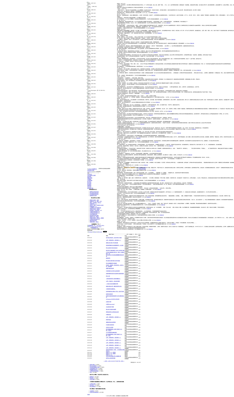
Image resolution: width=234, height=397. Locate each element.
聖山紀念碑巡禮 (93, 365)
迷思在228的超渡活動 (110, 358)
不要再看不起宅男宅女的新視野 (113, 270)
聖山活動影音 (93, 386)
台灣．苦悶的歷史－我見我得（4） (113, 340)
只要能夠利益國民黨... (111, 288)
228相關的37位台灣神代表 (95, 207)
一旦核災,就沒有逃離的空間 (112, 283)
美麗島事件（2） (93, 206)
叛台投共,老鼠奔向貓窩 (111, 309)
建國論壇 (92, 376)
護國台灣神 (89, 177)
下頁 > (119, 361)
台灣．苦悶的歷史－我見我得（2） (113, 345)
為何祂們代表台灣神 (94, 215)
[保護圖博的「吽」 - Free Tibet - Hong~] (95, 225)
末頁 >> (122, 361)
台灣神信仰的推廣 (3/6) (95, 211)
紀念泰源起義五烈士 (94, 194)
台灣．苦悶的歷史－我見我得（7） (113, 240)
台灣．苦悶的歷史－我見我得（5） (113, 337)
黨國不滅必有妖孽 (110, 268)
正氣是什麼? (108, 301)
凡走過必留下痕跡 (110, 306)
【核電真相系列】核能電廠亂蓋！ (113, 278)
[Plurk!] (94, 231)
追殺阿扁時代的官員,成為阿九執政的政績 (115, 273)
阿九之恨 (108, 276)
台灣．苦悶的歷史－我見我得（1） (113, 347)
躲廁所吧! (108, 258)
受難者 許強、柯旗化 (94, 216)
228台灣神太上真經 (91, 175)
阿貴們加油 (108, 319)
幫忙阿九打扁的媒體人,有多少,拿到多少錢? (115, 250)
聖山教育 (89, 184)
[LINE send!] (99, 231)
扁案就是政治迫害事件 (111, 322)
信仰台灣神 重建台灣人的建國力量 (113, 356)
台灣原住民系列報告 (94, 371)
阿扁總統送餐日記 (94, 369)
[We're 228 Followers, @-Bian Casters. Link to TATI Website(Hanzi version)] (94, 226)
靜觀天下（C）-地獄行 (111, 352)
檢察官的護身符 (109, 294)
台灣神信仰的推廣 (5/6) (95, 219)
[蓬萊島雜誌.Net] (94, 227)
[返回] (88, 394)
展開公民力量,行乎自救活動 (112, 242)
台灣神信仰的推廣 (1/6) (95, 212)
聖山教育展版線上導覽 (95, 367)
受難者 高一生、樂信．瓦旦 (96, 201)
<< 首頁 (105, 361)
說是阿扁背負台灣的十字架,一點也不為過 (115, 291)
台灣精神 (89, 179)
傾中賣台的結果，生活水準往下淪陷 (114, 237)
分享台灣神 (92, 379)
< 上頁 (108, 361)
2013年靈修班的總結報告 (111, 332)
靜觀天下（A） (109, 354)
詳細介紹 (150, 7)
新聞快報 (89, 185)
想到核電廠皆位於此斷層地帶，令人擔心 (115, 245)
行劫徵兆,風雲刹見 (110, 324)
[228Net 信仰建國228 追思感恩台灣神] (92, 170)
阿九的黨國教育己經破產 (111, 263)
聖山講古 (89, 181)
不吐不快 (89, 186)
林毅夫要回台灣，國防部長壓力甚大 (114, 286)
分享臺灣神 (89, 180)
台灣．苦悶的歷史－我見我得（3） (113, 342)
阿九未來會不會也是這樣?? (112, 247)
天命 (91, 372)
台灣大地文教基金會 (94, 392)
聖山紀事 (89, 183)
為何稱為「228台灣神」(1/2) (96, 210)
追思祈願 (89, 176)
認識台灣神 (92, 364)
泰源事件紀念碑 (93, 195)
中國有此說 (108, 314)
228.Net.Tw (89, 171)
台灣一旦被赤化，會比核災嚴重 (113, 281)
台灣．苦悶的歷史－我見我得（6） (113, 317)
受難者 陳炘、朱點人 (94, 221)
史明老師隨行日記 (94, 368)
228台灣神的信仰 (93, 214)
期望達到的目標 (93, 220)
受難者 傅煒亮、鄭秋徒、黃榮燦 (97, 218)
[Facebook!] (90, 231)
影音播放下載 (90, 188)
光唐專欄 (92, 391)
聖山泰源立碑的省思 (94, 193)
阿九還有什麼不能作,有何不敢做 (113, 260)
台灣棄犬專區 (93, 383)
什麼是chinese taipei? (110, 304)
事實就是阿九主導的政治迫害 (112, 311)
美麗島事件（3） (93, 203)
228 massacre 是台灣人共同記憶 (112, 299)
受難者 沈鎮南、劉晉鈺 (95, 209)
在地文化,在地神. (109, 327)
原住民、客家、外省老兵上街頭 (96, 205)
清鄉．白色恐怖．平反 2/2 (95, 202)
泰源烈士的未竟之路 (94, 191)
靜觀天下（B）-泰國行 (111, 353)
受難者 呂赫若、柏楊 (94, 200)
